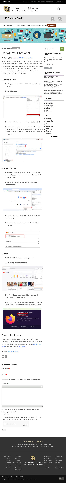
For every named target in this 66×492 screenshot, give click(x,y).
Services (23, 25)
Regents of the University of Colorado (11, 479)
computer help (49, 126)
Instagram (60, 478)
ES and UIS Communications (24, 58)
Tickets (28, 25)
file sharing (48, 131)
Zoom (47, 110)
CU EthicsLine (58, 464)
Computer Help (15, 48)
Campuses (58, 2)
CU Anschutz (8, 467)
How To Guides (16, 25)
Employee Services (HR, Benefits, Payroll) (16, 464)
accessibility (49, 120)
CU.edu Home (52, 20)
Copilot (47, 128)
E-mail (4, 375)
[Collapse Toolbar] (41, 386)
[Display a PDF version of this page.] (6, 356)
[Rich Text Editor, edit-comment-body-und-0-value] (22, 396)
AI (46, 123)
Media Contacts (48, 460)
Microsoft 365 (49, 105)
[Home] (20, 12)
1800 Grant (48, 118)
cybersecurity (49, 130)
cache (47, 125)
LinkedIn (62, 478)
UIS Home (44, 25)
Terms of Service (31, 479)
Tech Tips (7, 36)
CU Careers (33, 2)
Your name (6, 368)
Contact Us (47, 467)
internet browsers (13, 351)
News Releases (48, 462)
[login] (36, 479)
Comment (5, 383)
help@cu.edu (23, 346)
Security (48, 108)
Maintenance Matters (36, 25)
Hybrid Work (49, 112)
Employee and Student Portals (46, 2)
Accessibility (49, 102)
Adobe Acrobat (49, 121)
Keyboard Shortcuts (50, 107)
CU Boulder (8, 460)
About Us (9, 25)
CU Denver (8, 466)
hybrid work (48, 133)
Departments (60, 20)
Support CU (26, 2)
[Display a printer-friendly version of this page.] (3, 356)
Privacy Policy (24, 479)
